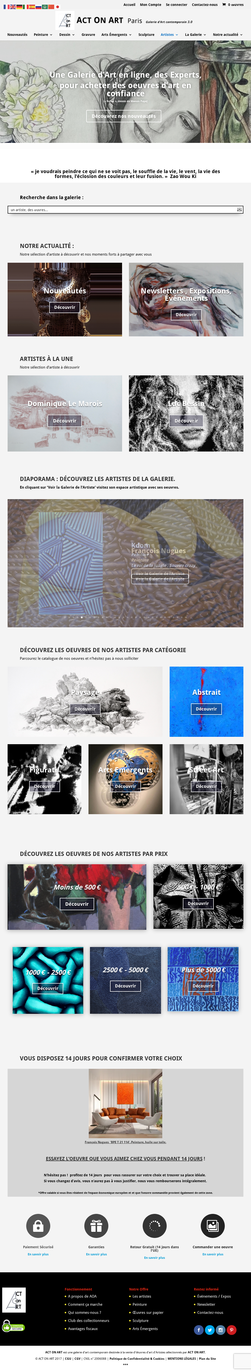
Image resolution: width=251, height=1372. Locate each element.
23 (157, 617)
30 (186, 617)
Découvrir (64, 307)
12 (111, 617)
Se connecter (176, 5)
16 (127, 617)
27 (173, 617)
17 (132, 617)
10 (102, 617)
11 (107, 617)
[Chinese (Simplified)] (51, 6)
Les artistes (142, 1296)
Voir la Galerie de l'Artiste (160, 573)
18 (136, 617)
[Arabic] (45, 6)
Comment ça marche (85, 1304)
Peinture (41, 35)
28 (177, 617)
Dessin (64, 35)
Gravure (88, 35)
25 (165, 617)
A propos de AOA (82, 1296)
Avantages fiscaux (83, 1329)
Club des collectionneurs (88, 1320)
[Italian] (26, 6)
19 (140, 617)
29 (182, 617)
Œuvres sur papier (148, 1312)
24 (161, 617)
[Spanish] (32, 6)
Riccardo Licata (156, 551)
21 (148, 617)
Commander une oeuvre (213, 1247)
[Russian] (39, 6)
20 (144, 617)
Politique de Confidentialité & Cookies (137, 1358)
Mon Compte (150, 5)
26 (169, 617)
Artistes (167, 35)
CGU (68, 1358)
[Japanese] (58, 6)
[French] (7, 6)
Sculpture (146, 35)
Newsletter (206, 1304)
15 (123, 617)
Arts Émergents (114, 35)
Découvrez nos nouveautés (124, 116)
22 (152, 617)
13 (115, 617)
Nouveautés (17, 35)
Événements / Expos (214, 1296)
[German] (19, 6)
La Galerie (193, 35)
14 (119, 617)
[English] (13, 6)
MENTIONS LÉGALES (182, 1358)
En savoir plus (38, 1254)
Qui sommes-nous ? (84, 1312)
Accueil (129, 5)
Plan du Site (207, 1358)
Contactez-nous (205, 5)
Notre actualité (225, 35)
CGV (77, 1358)
